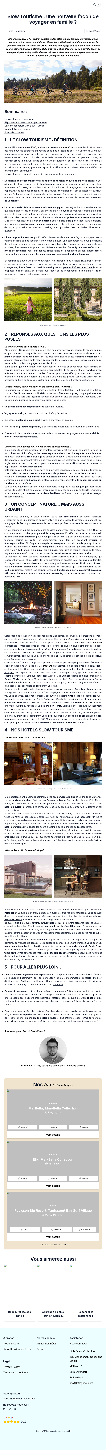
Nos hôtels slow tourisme (17, 129)
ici (88, 719)
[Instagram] (4, 1409)
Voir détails (53, 1134)
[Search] (94, 4)
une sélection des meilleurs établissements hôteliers (32, 997)
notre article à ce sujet (84, 1021)
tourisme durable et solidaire (62, 160)
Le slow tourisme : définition (19, 119)
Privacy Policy (11, 1366)
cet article (58, 984)
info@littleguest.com (81, 1383)
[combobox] (98, 4)
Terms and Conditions (15, 1372)
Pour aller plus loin (14, 132)
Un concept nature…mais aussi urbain (24, 125)
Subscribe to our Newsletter (19, 1398)
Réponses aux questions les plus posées (25, 122)
